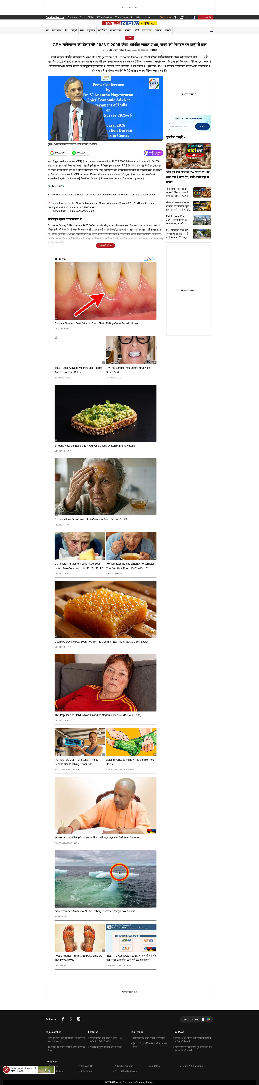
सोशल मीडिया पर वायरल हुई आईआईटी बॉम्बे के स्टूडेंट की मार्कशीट (193, 1049)
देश (66, 30)
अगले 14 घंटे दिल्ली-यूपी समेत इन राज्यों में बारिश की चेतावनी (193, 1040)
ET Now (91, 17)
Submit (203, 126)
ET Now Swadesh (104, 17)
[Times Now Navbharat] (130, 23)
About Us (53, 1066)
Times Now (72, 17)
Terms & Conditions (192, 1066)
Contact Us (87, 1066)
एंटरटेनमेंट (102, 30)
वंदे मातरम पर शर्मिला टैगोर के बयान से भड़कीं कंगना (66, 1049)
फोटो (137, 30)
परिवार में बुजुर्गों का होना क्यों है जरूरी (106, 1047)
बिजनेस (128, 30)
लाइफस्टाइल (115, 30)
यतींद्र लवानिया (119, 50)
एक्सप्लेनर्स (147, 30)
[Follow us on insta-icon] (79, 1019)
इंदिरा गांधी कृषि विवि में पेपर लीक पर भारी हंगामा (150, 1045)
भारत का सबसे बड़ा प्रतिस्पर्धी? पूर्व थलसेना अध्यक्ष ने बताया (66, 1040)
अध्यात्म (158, 30)
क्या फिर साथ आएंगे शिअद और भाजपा (149, 1038)
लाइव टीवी (208, 17)
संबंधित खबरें (174, 137)
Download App (191, 1019)
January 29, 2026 (85, 211)
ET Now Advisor (121, 17)
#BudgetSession (146, 203)
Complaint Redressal (126, 1071)
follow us (60, 153)
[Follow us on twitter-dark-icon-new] (71, 1019)
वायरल (168, 30)
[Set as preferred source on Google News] (153, 153)
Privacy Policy (55, 1071)
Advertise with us (124, 1066)
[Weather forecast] (182, 17)
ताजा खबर (56, 30)
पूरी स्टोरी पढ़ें (104, 245)
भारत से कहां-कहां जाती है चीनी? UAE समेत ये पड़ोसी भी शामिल (107, 1040)
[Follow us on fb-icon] (63, 1019)
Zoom (82, 17)
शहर (82, 30)
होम (47, 30)
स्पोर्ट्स (74, 30)
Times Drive (136, 17)
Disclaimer (87, 1071)
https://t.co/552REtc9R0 (83, 207)
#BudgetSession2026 (59, 207)
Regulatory (154, 1066)
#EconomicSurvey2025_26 (121, 203)
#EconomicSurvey (97, 203)
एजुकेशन (91, 30)
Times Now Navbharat (55, 17)
